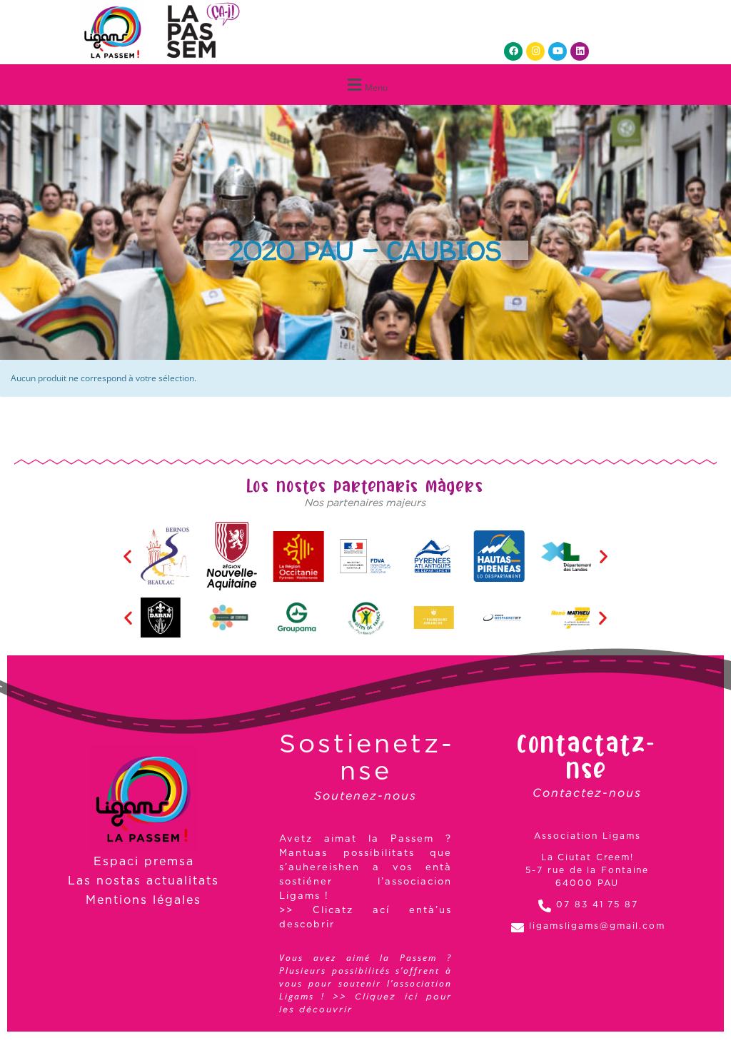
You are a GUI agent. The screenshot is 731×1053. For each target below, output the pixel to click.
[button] (365, 84)
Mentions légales (143, 900)
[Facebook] (513, 51)
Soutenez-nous (365, 795)
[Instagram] (535, 51)
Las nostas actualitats (143, 881)
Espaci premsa (144, 861)
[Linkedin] (579, 51)
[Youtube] (557, 51)
